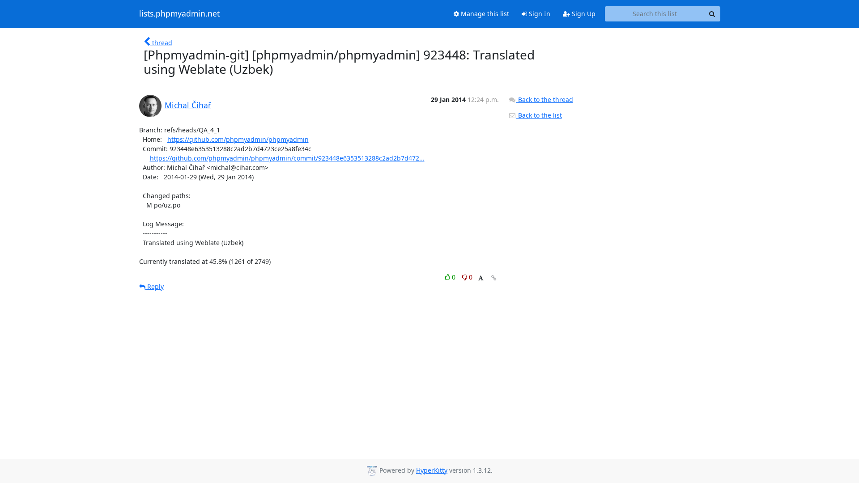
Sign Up (582, 13)
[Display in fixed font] (481, 278)
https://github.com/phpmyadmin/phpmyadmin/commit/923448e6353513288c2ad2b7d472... (287, 158)
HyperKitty (431, 470)
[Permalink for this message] (494, 278)
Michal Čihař (188, 105)
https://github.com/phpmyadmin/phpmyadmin (238, 139)
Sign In (538, 13)
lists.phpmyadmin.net (179, 13)
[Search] (712, 13)
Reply (154, 286)
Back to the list (539, 115)
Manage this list (484, 13)
